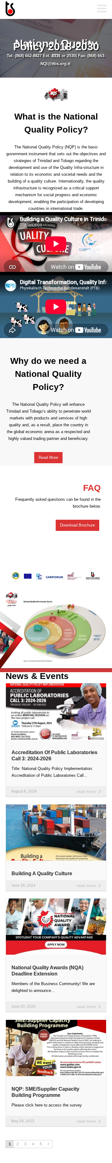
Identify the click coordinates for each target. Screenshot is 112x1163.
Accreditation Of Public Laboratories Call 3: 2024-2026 (54, 755)
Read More (48, 457)
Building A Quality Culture (42, 873)
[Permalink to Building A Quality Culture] (56, 806)
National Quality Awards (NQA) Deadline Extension (47, 970)
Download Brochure (77, 525)
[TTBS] (37, 9)
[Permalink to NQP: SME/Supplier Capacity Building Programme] (56, 1022)
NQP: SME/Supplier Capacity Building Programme (45, 1091)
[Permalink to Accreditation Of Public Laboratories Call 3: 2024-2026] (56, 685)
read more (86, 791)
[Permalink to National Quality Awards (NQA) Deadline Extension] (56, 900)
